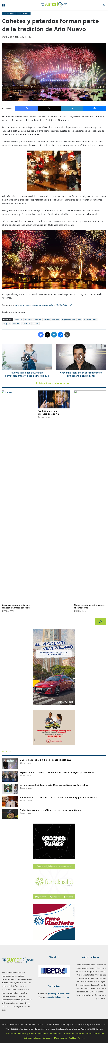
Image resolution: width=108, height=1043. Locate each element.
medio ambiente (90, 320)
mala (79, 320)
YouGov (35, 323)
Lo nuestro (47, 1038)
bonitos (38, 320)
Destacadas (24, 13)
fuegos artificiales (68, 320)
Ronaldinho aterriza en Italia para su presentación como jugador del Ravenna (58, 797)
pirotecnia (26, 323)
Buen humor (43, 1033)
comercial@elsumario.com (57, 997)
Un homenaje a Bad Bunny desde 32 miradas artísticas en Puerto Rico (54, 785)
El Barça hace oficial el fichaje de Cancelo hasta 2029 (45, 759)
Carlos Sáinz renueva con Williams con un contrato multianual (50, 810)
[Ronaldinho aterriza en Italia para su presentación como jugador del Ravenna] (10, 801)
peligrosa (6, 323)
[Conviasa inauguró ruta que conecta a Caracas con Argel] (18, 496)
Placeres (81, 1038)
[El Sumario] (54, 5)
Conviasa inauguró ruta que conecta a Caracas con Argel (16, 606)
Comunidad (55, 1033)
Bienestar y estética (27, 1033)
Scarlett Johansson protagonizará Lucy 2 (48, 412)
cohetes (46, 320)
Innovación (99, 1033)
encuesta (55, 320)
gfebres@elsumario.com (59, 993)
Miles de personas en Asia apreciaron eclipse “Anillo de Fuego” (42, 304)
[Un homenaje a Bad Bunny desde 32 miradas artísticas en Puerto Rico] (10, 789)
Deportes (80, 1033)
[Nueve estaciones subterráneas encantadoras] (90, 496)
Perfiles (72, 1038)
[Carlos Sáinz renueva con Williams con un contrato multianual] (10, 814)
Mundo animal (60, 1038)
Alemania (18, 320)
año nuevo (28, 320)
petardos (16, 323)
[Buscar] (100, 621)
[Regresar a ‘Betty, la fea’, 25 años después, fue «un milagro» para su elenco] (10, 776)
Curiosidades (9, 13)
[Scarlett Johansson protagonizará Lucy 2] (54, 399)
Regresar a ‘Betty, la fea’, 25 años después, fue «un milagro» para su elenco (57, 772)
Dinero (89, 1033)
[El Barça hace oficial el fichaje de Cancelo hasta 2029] (10, 763)
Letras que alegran (32, 1038)
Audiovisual (11, 1033)
